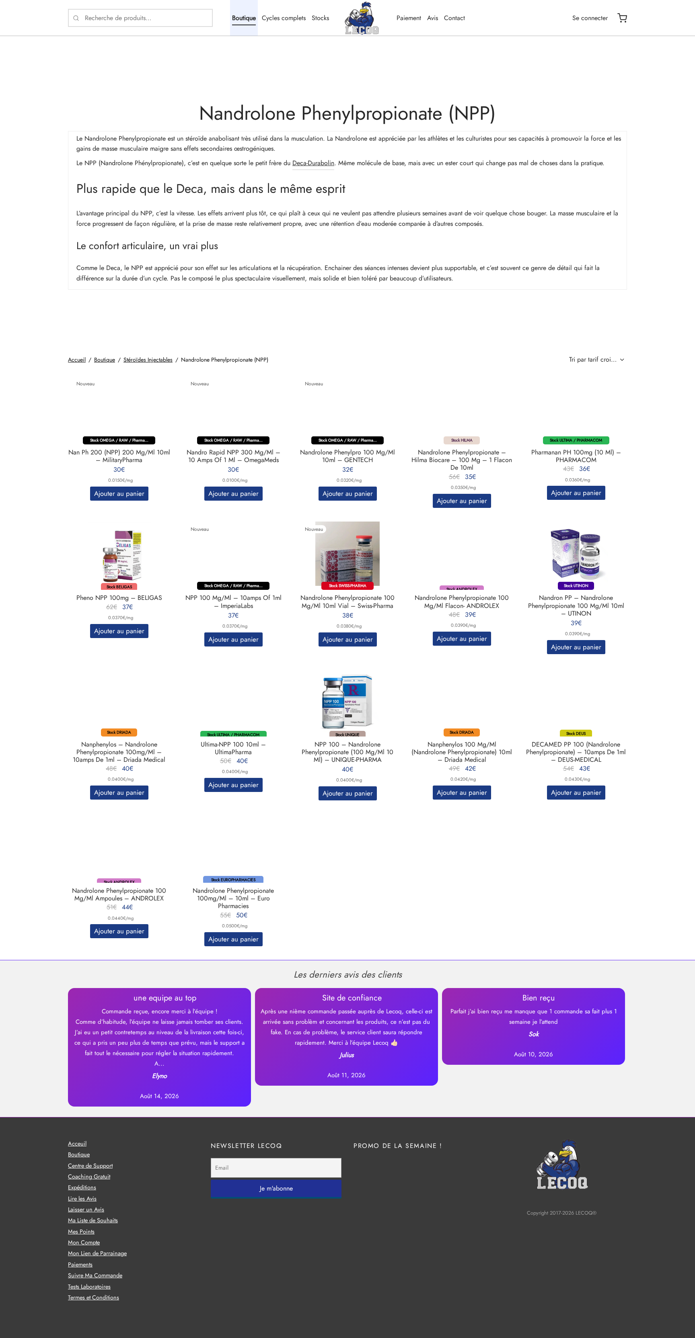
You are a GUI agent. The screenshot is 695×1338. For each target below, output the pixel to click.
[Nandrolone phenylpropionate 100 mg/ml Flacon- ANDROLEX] (462, 554)
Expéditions (82, 1187)
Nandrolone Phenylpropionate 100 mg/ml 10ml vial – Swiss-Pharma (347, 601)
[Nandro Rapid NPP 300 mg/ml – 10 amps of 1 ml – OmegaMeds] (233, 408)
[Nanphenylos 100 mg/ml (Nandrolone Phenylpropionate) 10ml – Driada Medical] (462, 700)
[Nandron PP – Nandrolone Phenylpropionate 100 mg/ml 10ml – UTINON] (576, 554)
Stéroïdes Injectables (148, 360)
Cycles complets (284, 18)
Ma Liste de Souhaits (93, 1220)
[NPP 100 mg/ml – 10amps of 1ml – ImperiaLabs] (233, 554)
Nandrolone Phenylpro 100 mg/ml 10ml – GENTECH (347, 456)
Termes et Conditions (93, 1297)
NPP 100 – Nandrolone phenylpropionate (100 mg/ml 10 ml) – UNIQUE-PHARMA (347, 752)
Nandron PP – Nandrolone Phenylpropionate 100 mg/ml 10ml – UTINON (576, 605)
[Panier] (622, 18)
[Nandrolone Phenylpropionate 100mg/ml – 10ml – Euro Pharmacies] (233, 846)
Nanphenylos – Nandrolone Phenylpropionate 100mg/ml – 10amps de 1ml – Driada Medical (119, 752)
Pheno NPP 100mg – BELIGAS (119, 597)
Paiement (409, 18)
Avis (432, 18)
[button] (119, 494)
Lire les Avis (82, 1199)
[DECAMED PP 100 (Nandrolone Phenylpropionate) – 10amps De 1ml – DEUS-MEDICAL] (576, 700)
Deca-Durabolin (313, 163)
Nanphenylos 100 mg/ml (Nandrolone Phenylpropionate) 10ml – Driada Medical (461, 752)
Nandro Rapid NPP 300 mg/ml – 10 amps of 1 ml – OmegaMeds (233, 456)
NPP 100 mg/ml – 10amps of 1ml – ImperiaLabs (233, 601)
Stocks (320, 18)
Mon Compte (84, 1242)
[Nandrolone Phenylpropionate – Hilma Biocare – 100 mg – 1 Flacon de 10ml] (462, 408)
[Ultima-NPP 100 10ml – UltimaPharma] (233, 700)
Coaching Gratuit (89, 1176)
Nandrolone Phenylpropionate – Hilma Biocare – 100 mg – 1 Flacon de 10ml (461, 460)
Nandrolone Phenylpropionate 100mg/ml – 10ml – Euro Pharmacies (233, 898)
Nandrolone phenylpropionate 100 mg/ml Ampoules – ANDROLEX (119, 894)
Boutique (244, 18)
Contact (454, 18)
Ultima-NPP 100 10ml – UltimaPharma (233, 748)
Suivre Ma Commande (95, 1275)
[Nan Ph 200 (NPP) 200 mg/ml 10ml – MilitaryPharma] (119, 408)
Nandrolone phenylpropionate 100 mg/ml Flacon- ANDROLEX (462, 601)
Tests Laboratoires (89, 1287)
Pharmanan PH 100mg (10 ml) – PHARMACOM (576, 456)
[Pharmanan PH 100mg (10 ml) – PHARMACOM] (576, 408)
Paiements (80, 1264)
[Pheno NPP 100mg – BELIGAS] (119, 554)
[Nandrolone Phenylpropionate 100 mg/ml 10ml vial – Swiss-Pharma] (347, 554)
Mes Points (81, 1232)
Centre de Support (90, 1166)
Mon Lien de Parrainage (97, 1253)
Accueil (77, 360)
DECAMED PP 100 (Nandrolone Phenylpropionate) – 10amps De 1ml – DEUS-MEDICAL (576, 752)
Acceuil (77, 1144)
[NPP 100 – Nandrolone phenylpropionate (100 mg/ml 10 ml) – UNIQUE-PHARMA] (347, 700)
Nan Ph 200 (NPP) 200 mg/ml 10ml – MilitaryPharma (119, 456)
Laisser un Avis (86, 1209)
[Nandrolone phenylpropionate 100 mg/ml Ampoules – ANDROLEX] (119, 846)
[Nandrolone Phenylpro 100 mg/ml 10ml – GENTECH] (347, 408)
